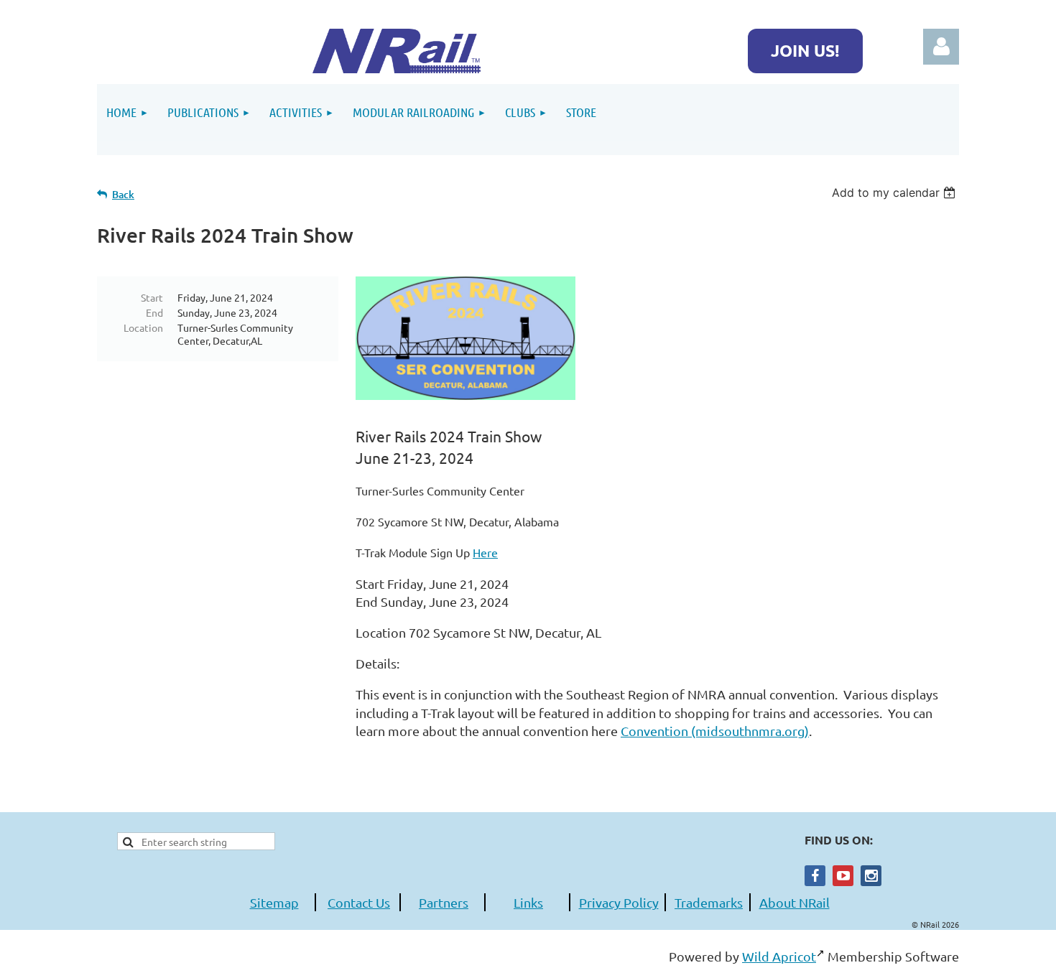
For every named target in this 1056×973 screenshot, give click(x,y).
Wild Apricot (779, 956)
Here (485, 552)
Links (528, 902)
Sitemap (274, 902)
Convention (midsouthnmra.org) (715, 730)
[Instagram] (871, 875)
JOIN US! (805, 50)
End (154, 312)
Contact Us (359, 902)
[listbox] (895, 192)
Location (143, 327)
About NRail (794, 902)
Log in (941, 47)
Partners (443, 902)
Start (152, 297)
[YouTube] (843, 875)
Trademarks (709, 902)
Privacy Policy (619, 902)
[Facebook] (815, 875)
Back (123, 194)
